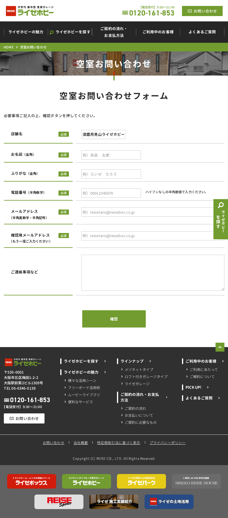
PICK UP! (193, 387)
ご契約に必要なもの (141, 422)
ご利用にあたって (204, 369)
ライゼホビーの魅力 (81, 372)
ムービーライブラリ (84, 394)
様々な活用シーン (82, 379)
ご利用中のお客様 (201, 361)
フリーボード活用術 (84, 387)
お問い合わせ (53, 442)
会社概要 (80, 442)
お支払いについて (139, 415)
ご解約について (202, 376)
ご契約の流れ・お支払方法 (140, 396)
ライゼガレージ (137, 383)
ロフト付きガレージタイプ (146, 376)
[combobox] (103, 134)
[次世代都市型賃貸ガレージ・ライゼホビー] (29, 11)
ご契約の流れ (135, 407)
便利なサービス (80, 401)
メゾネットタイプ (139, 369)
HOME (8, 47)
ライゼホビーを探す (81, 361)
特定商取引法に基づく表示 (118, 442)
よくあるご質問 (199, 398)
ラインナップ (132, 361)
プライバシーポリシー (168, 442)
